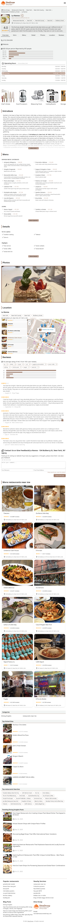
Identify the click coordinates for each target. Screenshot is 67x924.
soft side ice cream (27, 793)
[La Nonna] (6, 20)
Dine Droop (6, 10)
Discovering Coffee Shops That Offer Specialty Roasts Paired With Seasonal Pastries (17, 915)
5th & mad (22, 795)
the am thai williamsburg (9, 795)
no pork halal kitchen (9, 893)
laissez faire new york (9, 886)
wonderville (37, 893)
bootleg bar (6, 898)
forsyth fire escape (8, 798)
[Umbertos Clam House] (17, 536)
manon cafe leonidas (51, 798)
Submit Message (59, 475)
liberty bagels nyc (39, 804)
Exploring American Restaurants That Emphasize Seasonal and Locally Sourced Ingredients (39, 847)
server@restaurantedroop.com (42, 913)
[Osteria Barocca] (17, 573)
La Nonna (24, 12)
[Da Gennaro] (49, 573)
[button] (49, 332)
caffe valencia (28, 804)
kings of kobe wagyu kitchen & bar (44, 898)
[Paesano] (17, 498)
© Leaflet (48, 353)
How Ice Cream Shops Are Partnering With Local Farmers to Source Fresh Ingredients (17, 911)
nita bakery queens (8, 891)
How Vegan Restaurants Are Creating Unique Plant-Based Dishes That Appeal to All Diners (39, 816)
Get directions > (33, 318)
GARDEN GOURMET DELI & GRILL (23, 780)
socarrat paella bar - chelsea (23, 798)
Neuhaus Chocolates (20, 728)
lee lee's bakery (7, 895)
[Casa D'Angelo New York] (49, 610)
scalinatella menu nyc (33, 795)
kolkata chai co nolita (40, 895)
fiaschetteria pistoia (39, 888)
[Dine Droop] (8, 3)
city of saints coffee (48, 795)
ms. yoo (37, 793)
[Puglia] (17, 684)
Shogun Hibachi (20, 759)
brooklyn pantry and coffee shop (54, 801)
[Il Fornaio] (49, 536)
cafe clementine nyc (15, 804)
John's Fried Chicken (20, 749)
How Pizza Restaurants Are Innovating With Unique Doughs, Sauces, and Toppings (17, 907)
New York (29, 10)
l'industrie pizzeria (39, 886)
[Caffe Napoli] (49, 647)
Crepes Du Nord (20, 770)
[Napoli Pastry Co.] (17, 647)
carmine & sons (38, 798)
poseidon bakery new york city (11, 793)
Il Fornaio (46, 329)
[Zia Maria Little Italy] (49, 498)
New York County (39, 10)
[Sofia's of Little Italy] (17, 610)
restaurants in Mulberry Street (10, 12)
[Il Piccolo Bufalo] (49, 684)
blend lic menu (38, 801)
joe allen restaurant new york (10, 801)
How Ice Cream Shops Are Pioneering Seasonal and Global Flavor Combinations (39, 868)
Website (5, 44)
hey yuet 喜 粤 (38, 891)
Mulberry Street (60, 20)
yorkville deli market (9, 884)
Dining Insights (6, 716)
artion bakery (46, 793)
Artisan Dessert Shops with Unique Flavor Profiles (29, 826)
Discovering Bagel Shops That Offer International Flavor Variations (35, 837)
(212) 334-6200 (8, 40)
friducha (5, 804)
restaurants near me (18, 10)
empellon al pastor (26, 801)
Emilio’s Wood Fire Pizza (20, 738)
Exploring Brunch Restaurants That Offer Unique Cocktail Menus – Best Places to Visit (38, 858)
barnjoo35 (6, 888)
